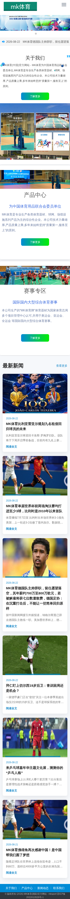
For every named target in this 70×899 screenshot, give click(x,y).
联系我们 (58, 888)
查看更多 (61, 365)
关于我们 (11, 888)
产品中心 (27, 888)
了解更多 (35, 242)
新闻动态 (43, 888)
